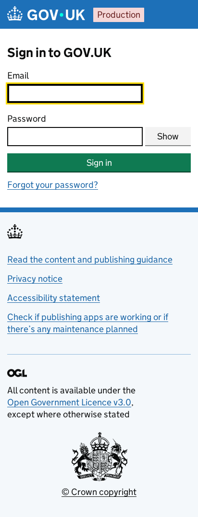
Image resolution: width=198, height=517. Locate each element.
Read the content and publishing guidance (90, 259)
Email (18, 75)
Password (26, 118)
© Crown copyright (99, 491)
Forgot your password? (52, 184)
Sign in (99, 162)
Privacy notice (34, 278)
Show (168, 136)
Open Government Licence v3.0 (69, 402)
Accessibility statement (53, 297)
